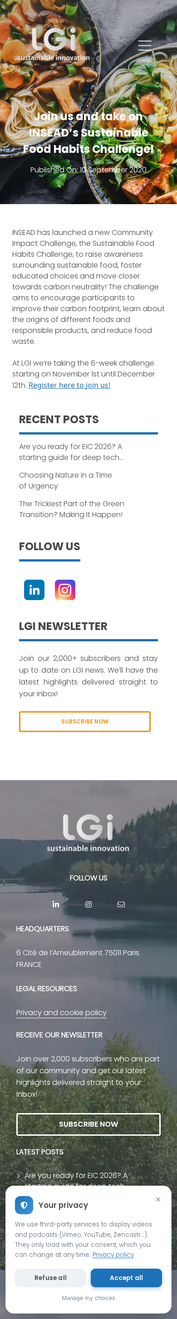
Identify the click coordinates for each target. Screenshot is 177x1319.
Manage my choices (88, 1298)
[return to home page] (54, 45)
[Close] (158, 1199)
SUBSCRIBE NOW (84, 721)
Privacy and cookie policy (61, 1012)
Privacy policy (113, 1255)
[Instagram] (65, 590)
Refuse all (50, 1278)
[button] (145, 46)
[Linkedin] (34, 590)
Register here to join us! (69, 385)
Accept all (126, 1278)
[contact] (121, 904)
